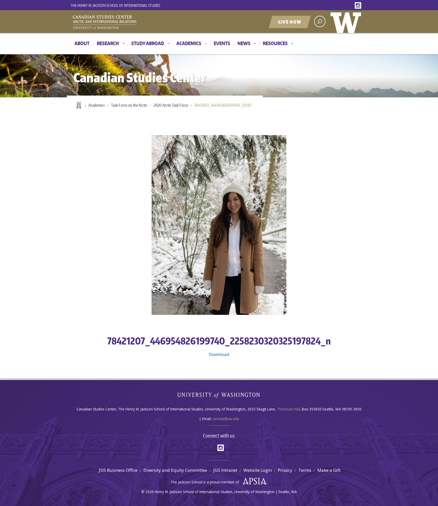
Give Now (289, 22)
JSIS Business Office (118, 470)
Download (219, 354)
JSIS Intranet (225, 470)
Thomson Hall (288, 409)
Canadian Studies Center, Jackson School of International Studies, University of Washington (128, 22)
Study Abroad (147, 43)
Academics (188, 43)
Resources (275, 43)
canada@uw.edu (225, 418)
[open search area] (319, 21)
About (82, 43)
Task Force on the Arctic (129, 105)
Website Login (257, 470)
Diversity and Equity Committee (175, 470)
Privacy (285, 470)
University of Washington (347, 21)
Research (108, 43)
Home (78, 105)
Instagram (358, 5)
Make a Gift (328, 470)
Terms (304, 470)
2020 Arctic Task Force (171, 105)
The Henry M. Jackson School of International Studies (115, 5)
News (244, 43)
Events (222, 43)
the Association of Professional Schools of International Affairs (253, 481)
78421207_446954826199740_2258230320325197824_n (226, 105)
